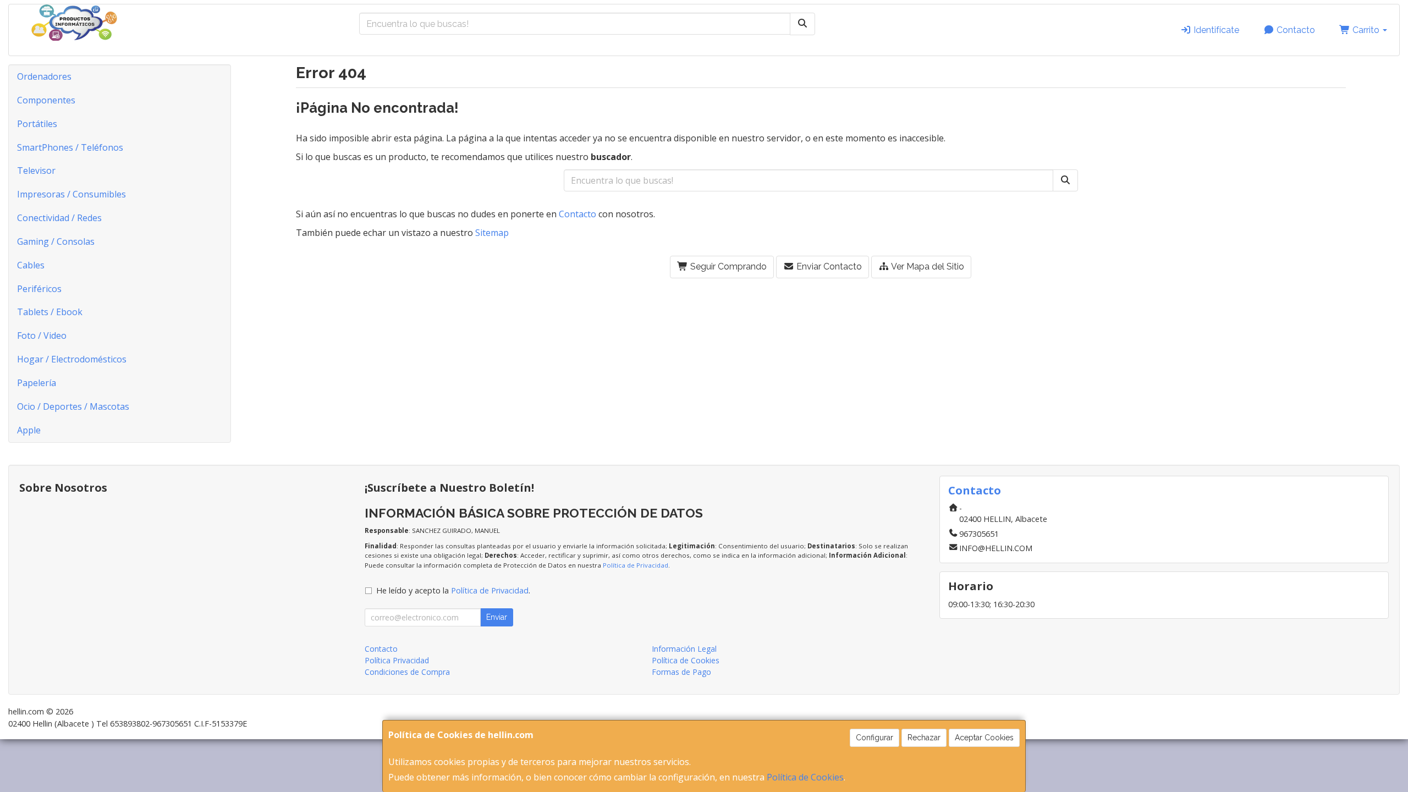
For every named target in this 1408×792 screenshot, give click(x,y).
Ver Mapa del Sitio (926, 266)
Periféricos (39, 289)
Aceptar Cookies (984, 737)
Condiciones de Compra (407, 672)
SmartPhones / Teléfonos (70, 147)
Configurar (874, 737)
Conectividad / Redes (59, 218)
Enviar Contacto (828, 266)
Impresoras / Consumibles (71, 194)
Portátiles (37, 124)
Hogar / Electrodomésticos (72, 359)
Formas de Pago (681, 672)
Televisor (36, 170)
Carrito (1366, 30)
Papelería (36, 383)
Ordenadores (44, 76)
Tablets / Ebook (49, 312)
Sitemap (492, 233)
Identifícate (1215, 30)
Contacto (1294, 30)
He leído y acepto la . (453, 590)
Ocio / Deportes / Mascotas (73, 406)
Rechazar (924, 737)
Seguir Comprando (727, 266)
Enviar (496, 617)
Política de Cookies (805, 777)
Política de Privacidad (635, 565)
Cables (31, 265)
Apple (29, 430)
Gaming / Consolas (56, 241)
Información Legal (684, 649)
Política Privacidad (397, 660)
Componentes (46, 100)
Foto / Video (42, 335)
